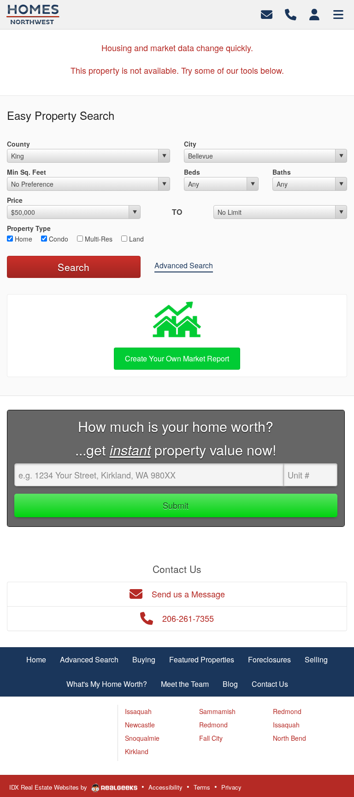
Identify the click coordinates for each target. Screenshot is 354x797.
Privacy (231, 787)
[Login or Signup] (314, 13)
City (190, 143)
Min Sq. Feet (26, 172)
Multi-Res (97, 238)
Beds (192, 172)
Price (15, 200)
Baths (281, 172)
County (18, 143)
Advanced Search (183, 265)
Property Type (29, 228)
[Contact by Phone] (290, 13)
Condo (57, 238)
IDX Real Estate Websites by (49, 787)
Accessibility (165, 787)
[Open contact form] (266, 13)
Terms (202, 787)
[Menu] (338, 13)
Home (22, 238)
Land (135, 238)
